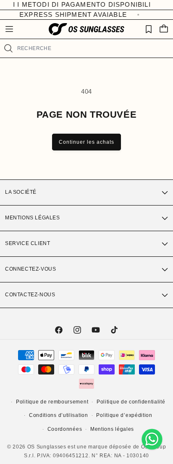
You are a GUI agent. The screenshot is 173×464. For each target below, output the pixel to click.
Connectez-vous (30, 269)
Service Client (27, 243)
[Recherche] (8, 48)
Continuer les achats (86, 142)
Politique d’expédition (124, 415)
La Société (21, 192)
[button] (9, 29)
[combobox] (91, 48)
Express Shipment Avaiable (72, 14)
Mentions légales (32, 218)
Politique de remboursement (52, 402)
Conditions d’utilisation (58, 415)
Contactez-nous (30, 295)
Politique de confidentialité (131, 402)
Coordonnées (64, 429)
